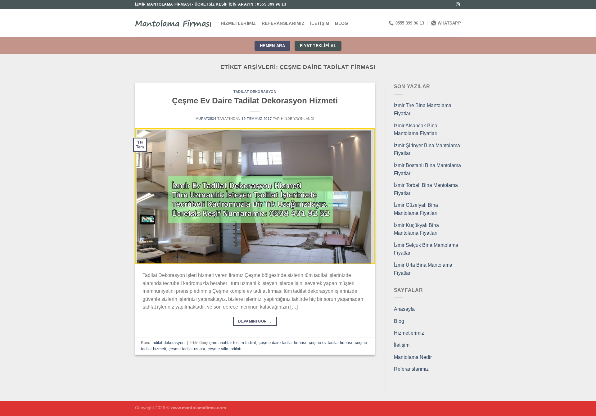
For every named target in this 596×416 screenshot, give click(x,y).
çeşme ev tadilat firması (330, 342)
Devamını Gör (255, 321)
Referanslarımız (283, 23)
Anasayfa (404, 309)
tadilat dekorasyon (254, 91)
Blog (341, 23)
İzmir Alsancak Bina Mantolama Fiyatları (415, 129)
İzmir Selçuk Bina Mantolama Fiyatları (426, 249)
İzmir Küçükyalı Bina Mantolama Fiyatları (416, 229)
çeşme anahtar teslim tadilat (230, 342)
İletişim (319, 23)
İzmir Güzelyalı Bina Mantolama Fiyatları (416, 209)
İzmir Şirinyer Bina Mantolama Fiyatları (427, 149)
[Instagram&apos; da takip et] (458, 4)
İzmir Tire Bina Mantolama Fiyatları (422, 109)
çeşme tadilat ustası (187, 348)
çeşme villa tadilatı (225, 348)
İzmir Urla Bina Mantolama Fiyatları (423, 269)
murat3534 (206, 118)
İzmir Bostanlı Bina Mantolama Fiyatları (427, 169)
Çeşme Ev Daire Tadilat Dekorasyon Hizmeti (255, 100)
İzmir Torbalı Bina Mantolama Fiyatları (426, 189)
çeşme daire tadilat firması (282, 342)
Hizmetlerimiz (238, 23)
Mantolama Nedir (413, 357)
